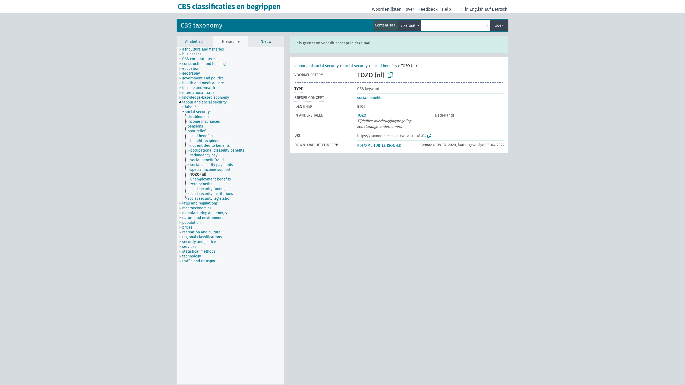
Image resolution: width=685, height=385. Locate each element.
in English (474, 9)
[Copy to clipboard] (390, 75)
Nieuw (266, 41)
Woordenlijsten (386, 9)
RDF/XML (364, 145)
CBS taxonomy (201, 25)
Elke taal (408, 25)
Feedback (427, 9)
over (410, 9)
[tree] (230, 215)
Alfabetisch (194, 41)
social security (355, 66)
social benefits (384, 66)
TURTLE (380, 145)
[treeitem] (205, 49)
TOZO (361, 115)
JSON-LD (394, 145)
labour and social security (316, 66)
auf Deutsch (496, 9)
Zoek (499, 25)
